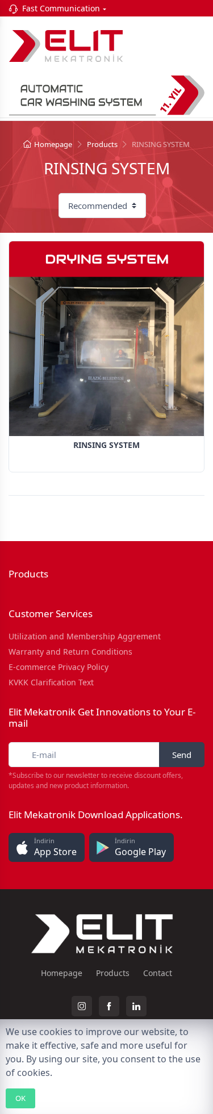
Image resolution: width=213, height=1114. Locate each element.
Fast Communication (61, 8)
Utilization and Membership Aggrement (85, 636)
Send (181, 754)
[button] (47, 847)
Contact (157, 973)
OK (20, 1098)
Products (102, 144)
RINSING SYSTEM (106, 444)
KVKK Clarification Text (51, 682)
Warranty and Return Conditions (70, 651)
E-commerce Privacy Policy (58, 666)
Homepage (53, 144)
